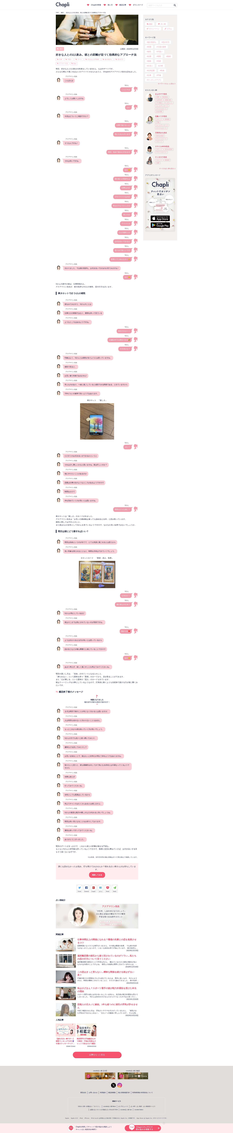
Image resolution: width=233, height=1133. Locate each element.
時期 (149, 47)
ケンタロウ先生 (161, 157)
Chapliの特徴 (96, 5)
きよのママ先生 (161, 94)
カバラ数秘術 (105, 924)
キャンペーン (154, 29)
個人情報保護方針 (124, 1092)
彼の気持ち (108, 59)
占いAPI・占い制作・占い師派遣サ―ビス (143, 1106)
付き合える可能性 (93, 59)
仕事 (60, 59)
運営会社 (83, 1092)
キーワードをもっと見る (166, 83)
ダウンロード (138, 5)
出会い (150, 66)
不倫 (159, 75)
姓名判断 (159, 111)
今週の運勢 (162, 47)
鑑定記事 (122, 5)
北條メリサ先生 (161, 116)
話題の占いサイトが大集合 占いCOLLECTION (104, 1109)
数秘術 (167, 119)
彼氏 (149, 52)
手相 (157, 122)
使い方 (110, 5)
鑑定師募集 (112, 1092)
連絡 (149, 61)
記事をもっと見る (97, 1055)
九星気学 (159, 100)
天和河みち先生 (161, 133)
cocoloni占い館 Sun (126, 1109)
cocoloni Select (138, 1109)
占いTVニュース (123, 1106)
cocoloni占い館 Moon (109, 1106)
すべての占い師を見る (166, 168)
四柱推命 (165, 97)
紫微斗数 (168, 100)
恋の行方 (120, 59)
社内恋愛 (151, 70)
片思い (70, 59)
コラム (169, 29)
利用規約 (103, 1092)
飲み (74, 63)
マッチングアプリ (154, 80)
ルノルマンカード (162, 106)
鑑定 (61, 49)
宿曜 (157, 97)
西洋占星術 (160, 136)
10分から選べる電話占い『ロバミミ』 (89, 1106)
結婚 (149, 56)
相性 (159, 56)
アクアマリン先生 (111, 906)
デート (80, 59)
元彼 (159, 61)
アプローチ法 (63, 63)
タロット (104, 921)
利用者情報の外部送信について (142, 1092)
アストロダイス (161, 152)
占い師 (163, 24)
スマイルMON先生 (162, 146)
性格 (162, 70)
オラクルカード (115, 921)
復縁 (169, 56)
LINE (161, 66)
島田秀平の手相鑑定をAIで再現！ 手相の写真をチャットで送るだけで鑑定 (86, 1041)
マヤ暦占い (160, 103)
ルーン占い (116, 924)
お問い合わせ (93, 1092)
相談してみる (97, 875)
